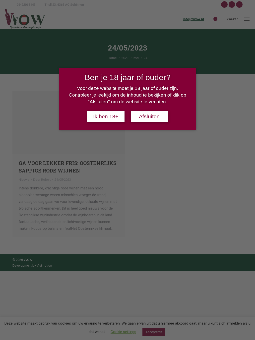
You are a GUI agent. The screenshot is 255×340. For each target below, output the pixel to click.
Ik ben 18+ (105, 116)
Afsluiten (149, 116)
